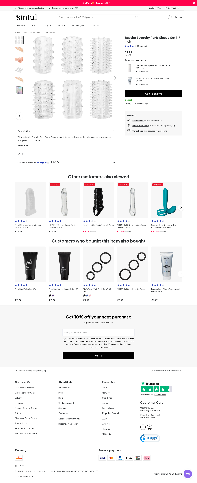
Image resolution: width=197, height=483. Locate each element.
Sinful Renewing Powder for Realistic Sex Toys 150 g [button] (153, 66)
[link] (17, 32)
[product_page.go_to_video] (19, 116)
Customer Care (155, 8)
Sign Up (98, 355)
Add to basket (153, 93)
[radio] (126, 46)
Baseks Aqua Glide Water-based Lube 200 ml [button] (152, 79)
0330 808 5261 (174, 8)
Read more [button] (23, 145)
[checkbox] (177, 68)
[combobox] (96, 17)
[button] (194, 3)
